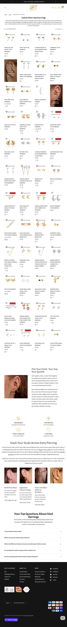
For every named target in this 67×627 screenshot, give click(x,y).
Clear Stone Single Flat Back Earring (56, 344)
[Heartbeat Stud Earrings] (26, 251)
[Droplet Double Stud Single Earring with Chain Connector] (10, 251)
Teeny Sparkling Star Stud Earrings (26, 344)
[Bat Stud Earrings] (10, 280)
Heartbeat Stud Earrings (24, 261)
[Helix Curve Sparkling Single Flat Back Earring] (10, 307)
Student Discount (39, 579)
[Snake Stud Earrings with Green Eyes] (41, 224)
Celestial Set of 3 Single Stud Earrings (9, 345)
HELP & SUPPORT (9, 568)
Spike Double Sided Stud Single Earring (10, 234)
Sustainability (23, 572)
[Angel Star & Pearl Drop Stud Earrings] (26, 65)
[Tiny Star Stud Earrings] (56, 307)
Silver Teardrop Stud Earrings (55, 207)
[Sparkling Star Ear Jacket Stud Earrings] (41, 307)
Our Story (22, 579)
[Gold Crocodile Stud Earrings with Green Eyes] (26, 224)
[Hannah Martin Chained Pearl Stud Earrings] (26, 170)
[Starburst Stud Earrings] (56, 38)
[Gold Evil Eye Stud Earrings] (10, 116)
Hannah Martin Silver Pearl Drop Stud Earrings (9, 181)
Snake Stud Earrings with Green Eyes (39, 235)
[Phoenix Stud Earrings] (41, 116)
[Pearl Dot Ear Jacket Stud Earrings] (10, 38)
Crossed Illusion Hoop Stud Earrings (25, 127)
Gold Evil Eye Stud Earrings (10, 126)
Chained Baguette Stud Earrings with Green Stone (41, 49)
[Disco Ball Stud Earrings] (10, 143)
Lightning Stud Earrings (39, 344)
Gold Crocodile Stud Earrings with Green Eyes (26, 235)
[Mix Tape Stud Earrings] (26, 143)
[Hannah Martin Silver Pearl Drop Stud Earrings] (10, 170)
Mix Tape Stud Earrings (24, 153)
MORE (36, 568)
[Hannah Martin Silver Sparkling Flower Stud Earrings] (56, 251)
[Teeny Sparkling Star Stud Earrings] (26, 334)
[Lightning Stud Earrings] (41, 334)
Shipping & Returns (9, 574)
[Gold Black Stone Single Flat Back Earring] (41, 280)
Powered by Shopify (28, 615)
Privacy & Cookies (39, 574)
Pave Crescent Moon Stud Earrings (24, 208)
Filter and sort (11, 29)
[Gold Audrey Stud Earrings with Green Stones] (41, 65)
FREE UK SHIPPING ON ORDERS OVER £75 (25, 2)
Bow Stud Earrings (56, 179)
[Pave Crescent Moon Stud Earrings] (26, 197)
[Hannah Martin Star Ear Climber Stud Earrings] (41, 197)
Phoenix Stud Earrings (39, 126)
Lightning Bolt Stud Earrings (56, 153)
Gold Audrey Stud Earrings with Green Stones (40, 77)
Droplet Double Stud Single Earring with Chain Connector (10, 263)
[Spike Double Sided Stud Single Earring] (10, 224)
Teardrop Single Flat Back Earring (55, 234)
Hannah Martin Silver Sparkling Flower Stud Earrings (55, 263)
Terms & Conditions (40, 572)
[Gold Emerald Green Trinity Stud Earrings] (26, 91)
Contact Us (7, 577)
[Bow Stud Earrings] (56, 170)
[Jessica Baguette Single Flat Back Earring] (10, 197)
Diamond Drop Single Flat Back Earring (55, 291)
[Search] (55, 8)
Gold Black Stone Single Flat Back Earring (40, 291)
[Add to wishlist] (6, 34)
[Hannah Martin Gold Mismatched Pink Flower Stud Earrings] (26, 307)
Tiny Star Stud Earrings (54, 317)
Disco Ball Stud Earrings (9, 153)
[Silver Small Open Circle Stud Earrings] (26, 280)
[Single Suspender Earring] (41, 91)
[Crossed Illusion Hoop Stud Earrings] (26, 116)
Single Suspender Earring (40, 101)
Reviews (22, 582)
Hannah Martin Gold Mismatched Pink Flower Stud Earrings (25, 319)
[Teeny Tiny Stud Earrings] (26, 38)
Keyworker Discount (40, 582)
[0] (61, 8)
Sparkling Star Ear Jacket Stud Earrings (41, 318)
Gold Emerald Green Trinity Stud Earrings (25, 102)
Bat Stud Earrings (10, 289)
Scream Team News (25, 574)
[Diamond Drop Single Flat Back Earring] (56, 280)
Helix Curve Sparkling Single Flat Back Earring (10, 318)
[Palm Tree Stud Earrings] (10, 91)
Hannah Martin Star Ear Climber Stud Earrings (41, 208)
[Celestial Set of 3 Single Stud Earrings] (10, 334)
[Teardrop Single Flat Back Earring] (56, 224)
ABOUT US (23, 568)
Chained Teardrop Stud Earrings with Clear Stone (41, 154)
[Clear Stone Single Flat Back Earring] (56, 334)
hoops (40, 450)
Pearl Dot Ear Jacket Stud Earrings (8, 49)
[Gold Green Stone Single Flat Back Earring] (56, 65)
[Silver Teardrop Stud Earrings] (56, 197)
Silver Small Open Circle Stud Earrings (25, 291)
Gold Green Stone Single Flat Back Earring (55, 77)
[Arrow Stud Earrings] (41, 170)
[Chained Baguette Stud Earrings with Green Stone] (41, 38)
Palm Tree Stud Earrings (9, 101)
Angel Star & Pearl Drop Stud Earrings (26, 76)
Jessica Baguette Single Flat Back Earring (9, 208)
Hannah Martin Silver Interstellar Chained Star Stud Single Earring (41, 263)
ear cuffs (47, 450)
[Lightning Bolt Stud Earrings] (56, 143)
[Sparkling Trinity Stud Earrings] (56, 116)
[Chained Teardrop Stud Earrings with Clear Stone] (41, 143)
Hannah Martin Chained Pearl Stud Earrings (26, 181)
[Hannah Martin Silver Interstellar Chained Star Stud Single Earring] (41, 251)
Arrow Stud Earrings (38, 180)
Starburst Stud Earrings (55, 49)
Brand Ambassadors (25, 577)
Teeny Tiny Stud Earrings (24, 49)
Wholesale (37, 577)
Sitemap (6, 579)
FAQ (5, 572)
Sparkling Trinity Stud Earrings (55, 126)
